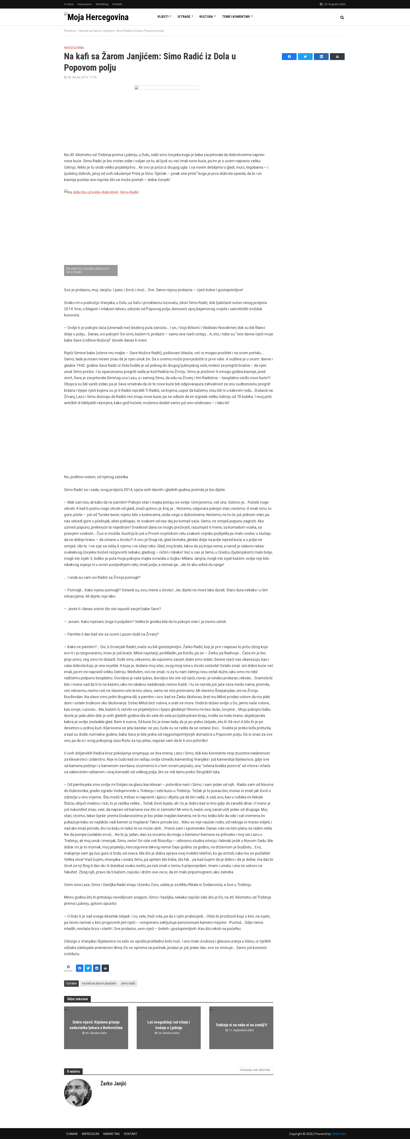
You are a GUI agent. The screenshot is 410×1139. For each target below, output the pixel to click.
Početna (69, 30)
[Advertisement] (168, 442)
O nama (68, 4)
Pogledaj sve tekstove (255, 1070)
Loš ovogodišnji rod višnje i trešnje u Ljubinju (168, 1025)
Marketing (102, 4)
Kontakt (117, 4)
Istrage (184, 16)
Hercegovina (74, 48)
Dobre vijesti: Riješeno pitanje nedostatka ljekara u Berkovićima (96, 1025)
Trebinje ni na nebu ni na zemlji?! (241, 1025)
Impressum (85, 4)
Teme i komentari (236, 16)
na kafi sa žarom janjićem (99, 983)
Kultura (206, 16)
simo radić (128, 983)
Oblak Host (338, 1134)
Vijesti (162, 16)
